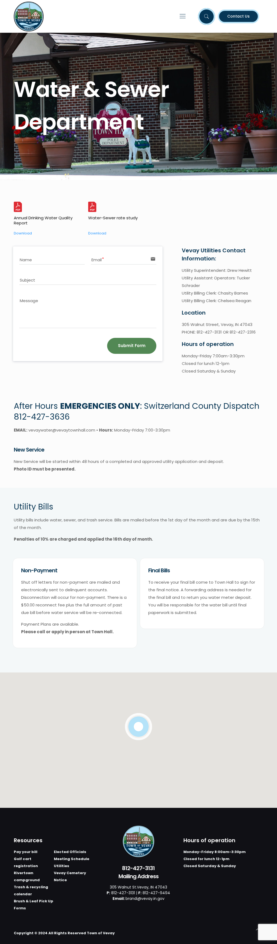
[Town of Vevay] (29, 16)
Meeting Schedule (71, 858)
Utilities (61, 865)
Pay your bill (25, 851)
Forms (20, 908)
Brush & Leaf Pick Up (33, 901)
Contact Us (238, 16)
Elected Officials (70, 851)
